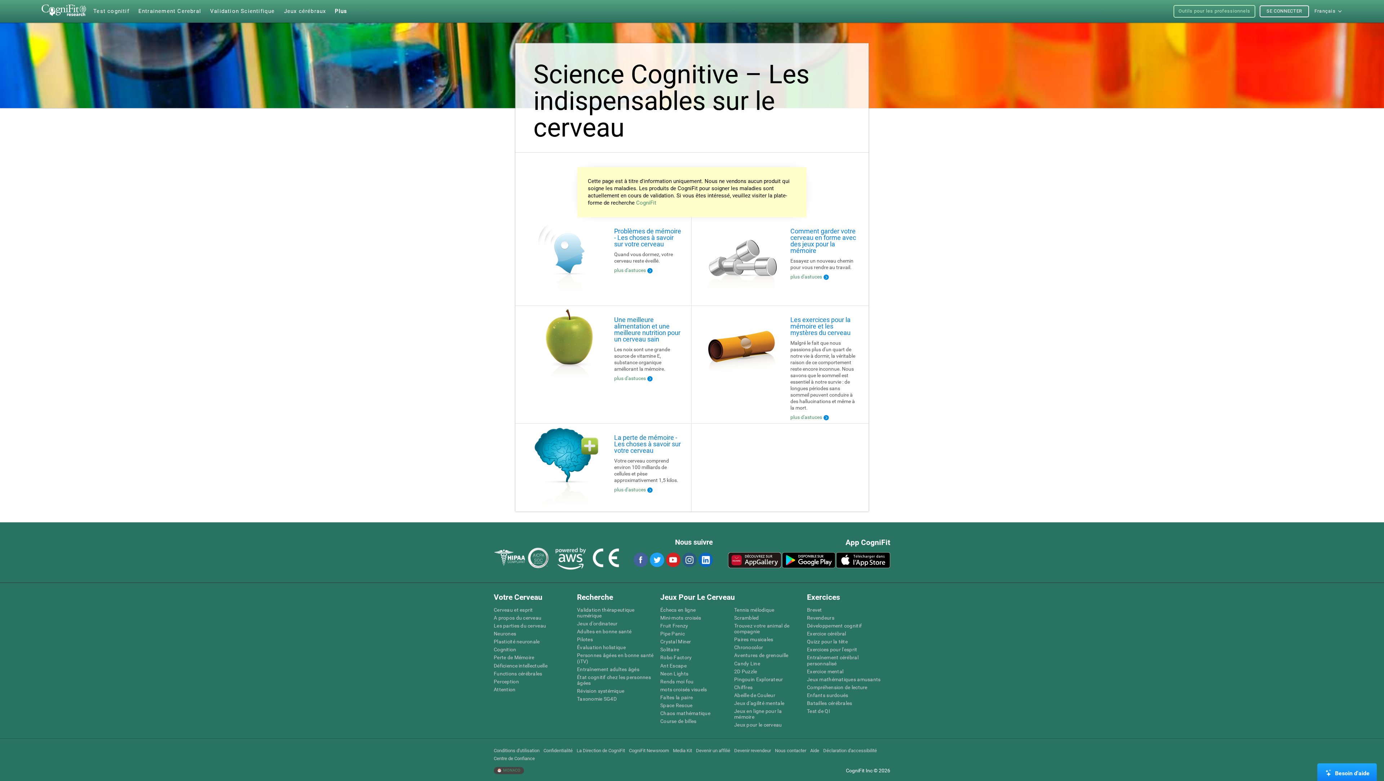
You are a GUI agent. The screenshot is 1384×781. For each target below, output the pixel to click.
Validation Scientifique (242, 11)
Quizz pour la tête (827, 641)
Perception (506, 681)
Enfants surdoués (827, 695)
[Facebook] (640, 560)
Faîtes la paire (676, 697)
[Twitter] (656, 560)
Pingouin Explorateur (758, 679)
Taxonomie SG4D (597, 699)
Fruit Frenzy (674, 626)
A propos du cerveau (517, 618)
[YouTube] (672, 560)
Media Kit (682, 750)
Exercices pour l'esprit (832, 649)
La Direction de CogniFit (601, 750)
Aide (814, 750)
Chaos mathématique (685, 713)
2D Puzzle (745, 671)
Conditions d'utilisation (517, 750)
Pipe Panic (672, 634)
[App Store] (863, 560)
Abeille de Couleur (754, 695)
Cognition (505, 649)
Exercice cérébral (826, 634)
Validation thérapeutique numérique (606, 613)
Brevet (814, 610)
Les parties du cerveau (520, 626)
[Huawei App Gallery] (754, 560)
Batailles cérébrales (829, 703)
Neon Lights (674, 674)
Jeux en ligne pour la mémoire (758, 714)
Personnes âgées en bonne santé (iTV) (615, 658)
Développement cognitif (834, 626)
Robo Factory (676, 657)
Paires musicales (753, 639)
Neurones (505, 634)
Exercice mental (825, 671)
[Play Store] (808, 560)
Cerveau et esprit (513, 610)
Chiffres (743, 687)
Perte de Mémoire (514, 657)
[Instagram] (689, 560)
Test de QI (818, 711)
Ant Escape (673, 666)
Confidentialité (558, 750)
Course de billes (678, 721)
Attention (505, 689)
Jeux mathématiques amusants (844, 679)
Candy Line (747, 663)
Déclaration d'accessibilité (850, 750)
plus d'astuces (630, 270)
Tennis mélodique (754, 610)
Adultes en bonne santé (604, 631)
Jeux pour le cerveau (758, 725)
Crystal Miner (675, 641)
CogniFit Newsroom (649, 750)
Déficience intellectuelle (520, 666)
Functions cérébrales (518, 674)
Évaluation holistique (601, 647)
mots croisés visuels (683, 689)
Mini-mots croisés (680, 618)
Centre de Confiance (514, 758)
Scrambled (746, 618)
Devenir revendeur (752, 750)
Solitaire (669, 649)
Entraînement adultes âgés (608, 669)
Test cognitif (111, 11)
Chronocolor (748, 647)
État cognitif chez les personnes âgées (614, 680)
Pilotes (585, 639)
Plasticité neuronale (517, 641)
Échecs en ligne (678, 610)
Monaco (511, 770)
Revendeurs (820, 618)
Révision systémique (600, 691)
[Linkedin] (705, 560)
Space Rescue (676, 705)
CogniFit (646, 203)
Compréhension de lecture (837, 687)
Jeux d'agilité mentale (759, 703)
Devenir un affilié (713, 750)
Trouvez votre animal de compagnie (761, 628)
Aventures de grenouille (761, 655)
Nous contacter (790, 750)
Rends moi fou (677, 681)
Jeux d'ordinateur (597, 623)
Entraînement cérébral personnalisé (833, 660)
